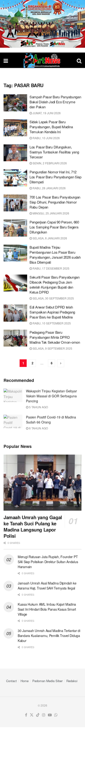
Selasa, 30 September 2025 (53, 298)
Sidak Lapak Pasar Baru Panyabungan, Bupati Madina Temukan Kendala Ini (51, 126)
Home (25, 681)
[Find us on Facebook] (26, 715)
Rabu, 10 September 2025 (51, 323)
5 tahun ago (38, 407)
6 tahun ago (38, 428)
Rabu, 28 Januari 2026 (49, 188)
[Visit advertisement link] (42, 24)
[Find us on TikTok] (37, 715)
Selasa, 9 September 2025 (52, 348)
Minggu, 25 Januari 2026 (50, 213)
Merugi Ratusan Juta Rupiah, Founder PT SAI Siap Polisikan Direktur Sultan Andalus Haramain (48, 561)
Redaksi (71, 681)
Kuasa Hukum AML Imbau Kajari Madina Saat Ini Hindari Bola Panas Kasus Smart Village (47, 609)
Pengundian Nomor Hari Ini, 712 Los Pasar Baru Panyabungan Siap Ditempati (55, 176)
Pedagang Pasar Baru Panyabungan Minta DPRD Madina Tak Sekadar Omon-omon (55, 337)
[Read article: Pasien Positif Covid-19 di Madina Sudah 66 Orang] (13, 421)
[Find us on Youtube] (50, 715)
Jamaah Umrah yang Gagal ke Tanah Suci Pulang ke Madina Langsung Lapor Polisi (33, 526)
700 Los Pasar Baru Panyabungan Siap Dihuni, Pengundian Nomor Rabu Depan (55, 202)
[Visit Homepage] (42, 60)
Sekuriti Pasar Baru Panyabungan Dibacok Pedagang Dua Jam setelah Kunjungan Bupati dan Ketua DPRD (55, 285)
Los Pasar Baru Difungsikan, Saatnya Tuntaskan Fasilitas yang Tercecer (54, 151)
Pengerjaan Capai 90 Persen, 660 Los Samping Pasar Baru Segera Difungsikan (54, 226)
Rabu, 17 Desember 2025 (50, 268)
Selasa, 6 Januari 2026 (49, 238)
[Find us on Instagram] (43, 715)
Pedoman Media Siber (47, 681)
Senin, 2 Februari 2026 (49, 163)
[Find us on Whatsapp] (56, 715)
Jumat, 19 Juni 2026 (46, 113)
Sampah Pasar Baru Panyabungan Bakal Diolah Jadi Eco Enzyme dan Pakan (55, 101)
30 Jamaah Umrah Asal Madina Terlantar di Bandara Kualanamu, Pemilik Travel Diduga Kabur (49, 635)
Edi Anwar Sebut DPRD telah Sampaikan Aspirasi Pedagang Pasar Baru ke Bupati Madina (52, 311)
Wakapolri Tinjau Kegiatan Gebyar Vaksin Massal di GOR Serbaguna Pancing (51, 396)
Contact (11, 681)
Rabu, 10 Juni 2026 (46, 138)
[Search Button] (79, 60)
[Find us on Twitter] (32, 715)
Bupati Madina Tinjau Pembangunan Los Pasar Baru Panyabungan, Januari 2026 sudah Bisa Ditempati (55, 255)
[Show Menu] (6, 60)
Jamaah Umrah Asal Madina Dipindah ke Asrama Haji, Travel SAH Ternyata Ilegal (47, 585)
